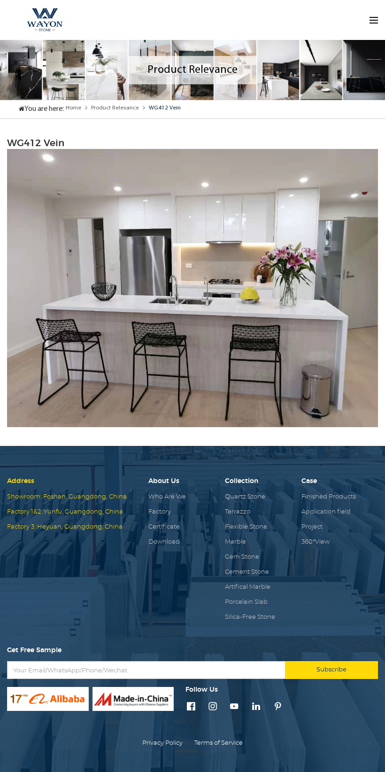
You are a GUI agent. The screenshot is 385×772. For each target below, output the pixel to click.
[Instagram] (212, 707)
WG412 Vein (165, 108)
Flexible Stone (246, 527)
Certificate (164, 527)
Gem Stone (242, 557)
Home (73, 108)
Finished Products (328, 497)
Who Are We (167, 497)
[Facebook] (191, 707)
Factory (159, 512)
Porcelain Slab (246, 602)
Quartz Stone (245, 497)
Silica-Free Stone (250, 617)
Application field (326, 512)
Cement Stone (247, 572)
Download (164, 542)
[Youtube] (234, 707)
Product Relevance (115, 108)
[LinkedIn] (256, 707)
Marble (235, 542)
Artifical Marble (247, 587)
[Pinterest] (278, 707)
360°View (315, 542)
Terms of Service (218, 743)
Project (312, 527)
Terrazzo (237, 512)
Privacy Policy (162, 743)
